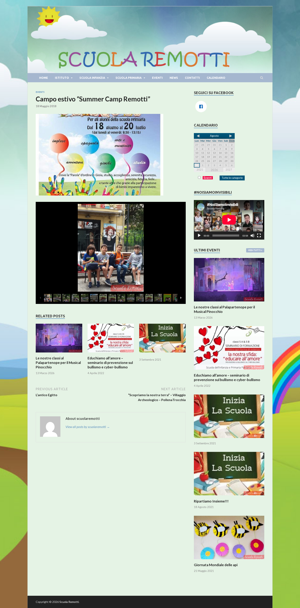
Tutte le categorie (232, 177)
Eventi (157, 77)
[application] (229, 220)
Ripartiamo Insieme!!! (211, 501)
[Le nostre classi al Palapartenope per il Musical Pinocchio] (59, 353)
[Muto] (252, 235)
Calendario (216, 77)
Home (43, 77)
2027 (229, 169)
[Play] (199, 235)
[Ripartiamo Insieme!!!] (229, 496)
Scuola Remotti (69, 602)
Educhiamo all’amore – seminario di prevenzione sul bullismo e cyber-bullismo (110, 362)
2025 (200, 169)
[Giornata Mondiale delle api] (229, 560)
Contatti (192, 77)
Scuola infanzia (92, 77)
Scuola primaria (129, 77)
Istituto (62, 77)
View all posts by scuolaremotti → (88, 427)
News (174, 77)
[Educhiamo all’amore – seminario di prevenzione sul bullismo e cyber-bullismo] (111, 353)
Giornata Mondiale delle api (216, 565)
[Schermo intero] (259, 235)
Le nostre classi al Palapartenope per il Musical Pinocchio (58, 362)
